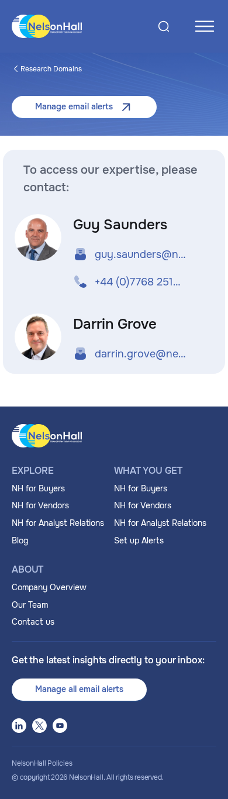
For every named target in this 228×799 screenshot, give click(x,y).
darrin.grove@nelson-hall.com (140, 353)
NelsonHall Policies (42, 763)
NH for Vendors (40, 505)
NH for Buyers (38, 488)
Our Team (30, 605)
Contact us (33, 622)
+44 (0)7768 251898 (140, 281)
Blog (20, 540)
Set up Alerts (139, 540)
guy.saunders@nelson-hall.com (140, 254)
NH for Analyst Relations (58, 523)
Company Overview (49, 587)
